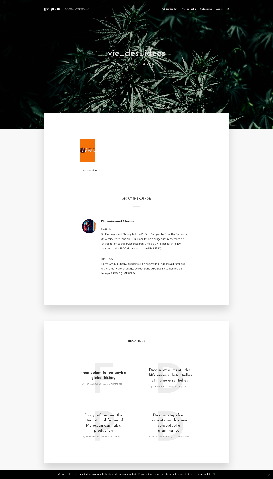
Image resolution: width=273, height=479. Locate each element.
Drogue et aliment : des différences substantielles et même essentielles (170, 375)
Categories (206, 9)
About (219, 9)
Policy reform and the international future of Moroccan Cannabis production (103, 423)
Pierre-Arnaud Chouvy (127, 64)
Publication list (169, 9)
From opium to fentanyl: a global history (103, 375)
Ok (214, 474)
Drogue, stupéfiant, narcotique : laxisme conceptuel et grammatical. (169, 423)
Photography (189, 9)
